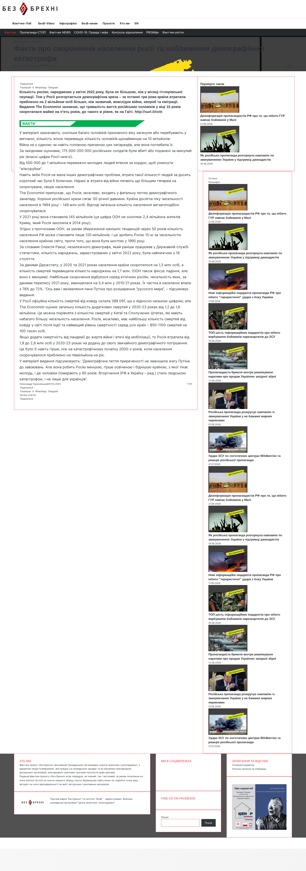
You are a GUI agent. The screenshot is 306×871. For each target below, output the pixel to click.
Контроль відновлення (127, 32)
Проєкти (109, 23)
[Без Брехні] (30, 9)
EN (136, 23)
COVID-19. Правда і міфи (91, 32)
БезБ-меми (90, 23)
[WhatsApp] (21, 402)
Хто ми (125, 23)
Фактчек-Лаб (21, 23)
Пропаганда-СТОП (33, 32)
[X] (20, 402)
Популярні (214, 182)
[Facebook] (19, 402)
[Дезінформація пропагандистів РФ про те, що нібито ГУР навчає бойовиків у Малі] (219, 111)
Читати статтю (28, 395)
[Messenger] (1, 839)
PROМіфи (152, 32)
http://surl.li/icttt (148, 112)
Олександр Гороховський (28, 65)
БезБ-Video (46, 23)
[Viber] (22, 402)
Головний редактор (243, 765)
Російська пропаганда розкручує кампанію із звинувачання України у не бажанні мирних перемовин (241, 416)
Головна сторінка (25, 38)
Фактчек (10, 32)
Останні (212, 178)
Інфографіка (68, 23)
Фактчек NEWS (59, 32)
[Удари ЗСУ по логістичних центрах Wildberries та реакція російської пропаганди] (227, 452)
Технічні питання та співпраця (249, 768)
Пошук (165, 817)
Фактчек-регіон (173, 32)
